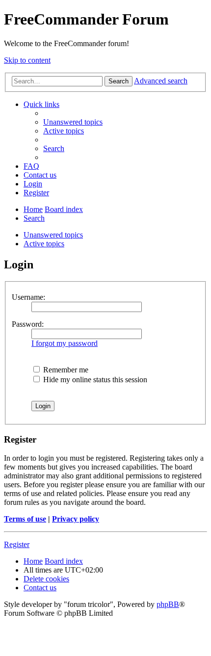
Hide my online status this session (94, 379)
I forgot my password (64, 343)
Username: (28, 297)
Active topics (44, 243)
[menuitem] (73, 122)
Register (16, 544)
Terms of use (25, 519)
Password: (28, 324)
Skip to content (27, 60)
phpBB (168, 604)
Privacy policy (75, 519)
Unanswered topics (53, 235)
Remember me (64, 370)
